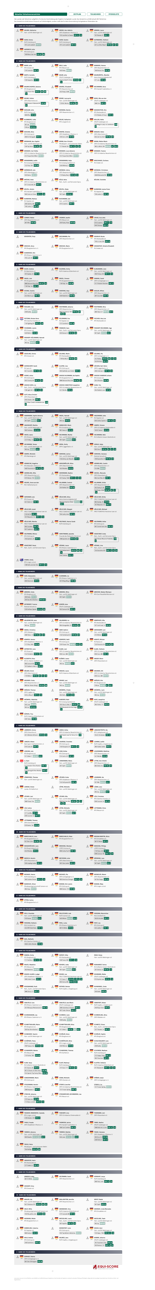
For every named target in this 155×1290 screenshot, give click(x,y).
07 (114, 45)
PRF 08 (75, 80)
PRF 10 (105, 361)
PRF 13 (110, 115)
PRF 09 (33, 115)
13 (79, 146)
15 (81, 35)
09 (45, 92)
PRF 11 (106, 35)
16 (44, 194)
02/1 (37, 342)
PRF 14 (76, 35)
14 (111, 274)
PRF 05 (39, 54)
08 (42, 92)
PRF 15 (36, 70)
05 (76, 103)
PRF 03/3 (108, 1233)
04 (112, 146)
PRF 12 (103, 103)
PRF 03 (32, 124)
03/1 (111, 312)
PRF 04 (103, 80)
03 (75, 1029)
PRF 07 (37, 92)
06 (43, 54)
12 (61, 82)
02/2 (73, 440)
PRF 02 (32, 342)
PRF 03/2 (33, 127)
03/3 (37, 449)
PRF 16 (73, 45)
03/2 (116, 146)
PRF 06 (109, 45)
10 (81, 644)
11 (80, 80)
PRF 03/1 (69, 194)
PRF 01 (38, 45)
